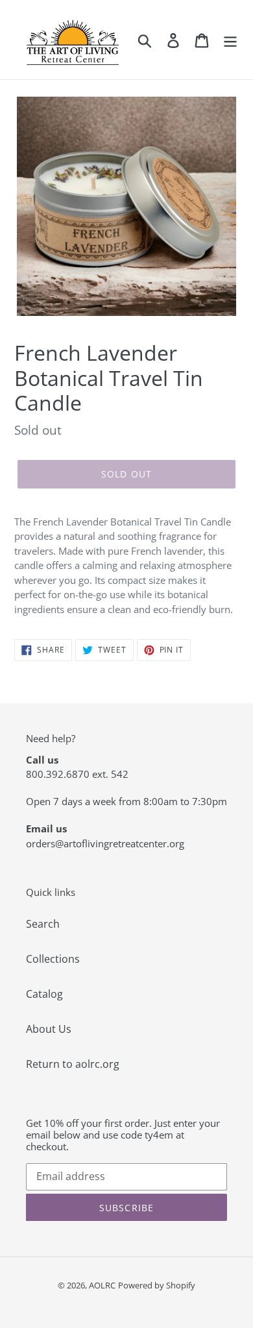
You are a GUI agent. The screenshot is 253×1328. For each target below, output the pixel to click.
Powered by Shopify (156, 1285)
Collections (53, 959)
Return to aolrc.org (72, 1064)
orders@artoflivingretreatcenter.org (105, 843)
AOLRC (102, 1285)
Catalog (44, 994)
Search (43, 924)
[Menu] (230, 39)
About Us (48, 1029)
